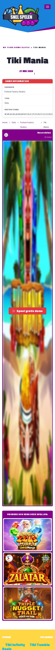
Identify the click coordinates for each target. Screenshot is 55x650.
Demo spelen (27, 535)
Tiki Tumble (40, 644)
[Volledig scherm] (6, 135)
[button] (27, 323)
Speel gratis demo (30, 311)
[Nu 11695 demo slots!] (20, 15)
